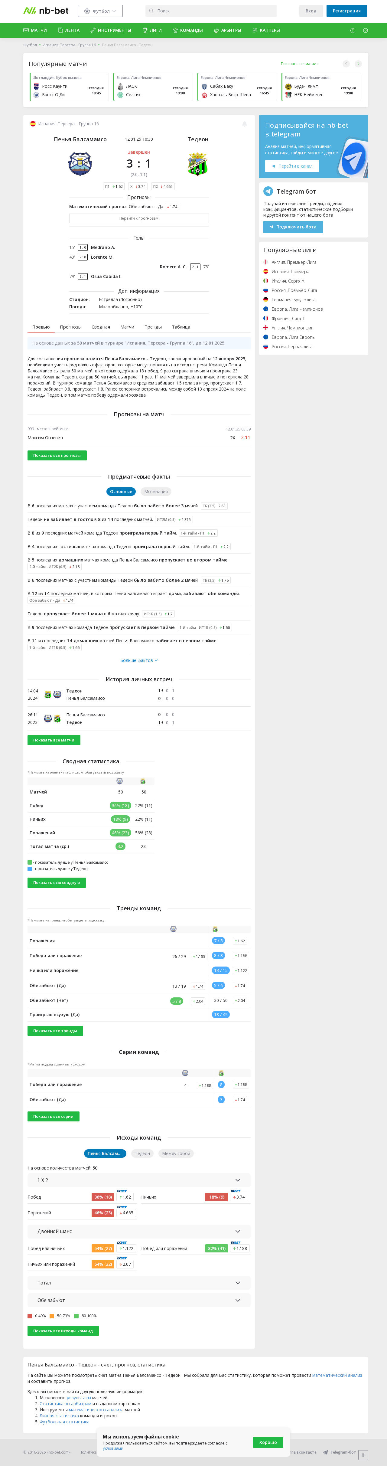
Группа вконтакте (300, 1452)
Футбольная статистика (64, 1422)
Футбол (30, 44)
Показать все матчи (53, 740)
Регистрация (347, 11)
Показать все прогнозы (57, 455)
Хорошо (268, 1442)
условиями (113, 1448)
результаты (79, 1397)
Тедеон (197, 139)
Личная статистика (59, 1416)
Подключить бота (296, 227)
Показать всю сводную (56, 882)
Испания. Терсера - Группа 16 (69, 44)
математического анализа (96, 1409)
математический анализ (337, 1375)
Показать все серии (53, 1116)
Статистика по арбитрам (65, 1403)
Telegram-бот (343, 1452)
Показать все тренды (55, 1030)
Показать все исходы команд (63, 1330)
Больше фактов (136, 660)
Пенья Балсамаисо (80, 139)
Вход (311, 11)
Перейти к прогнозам (138, 218)
